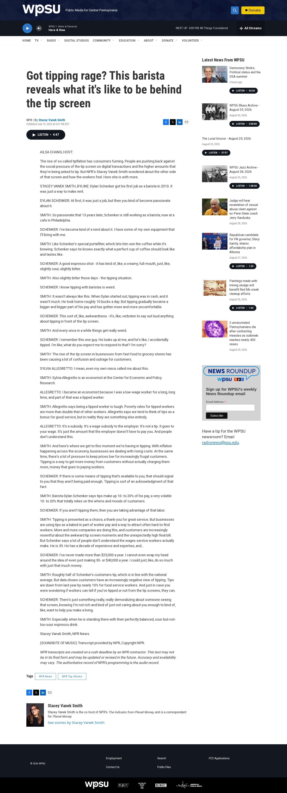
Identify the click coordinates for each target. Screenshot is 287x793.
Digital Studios (76, 40)
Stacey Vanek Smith (52, 120)
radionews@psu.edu (220, 442)
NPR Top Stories (72, 676)
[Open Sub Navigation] (41, 40)
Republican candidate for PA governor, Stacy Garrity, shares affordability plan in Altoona (244, 243)
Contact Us (112, 767)
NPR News (45, 676)
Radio (51, 40)
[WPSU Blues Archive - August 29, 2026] (214, 111)
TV (37, 40)
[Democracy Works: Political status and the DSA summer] (214, 74)
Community (102, 40)
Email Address (216, 402)
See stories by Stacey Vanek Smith (76, 722)
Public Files (164, 767)
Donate (255, 10)
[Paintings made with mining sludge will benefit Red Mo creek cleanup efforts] (214, 287)
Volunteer (190, 40)
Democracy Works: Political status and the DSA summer (245, 72)
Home (26, 40)
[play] (27, 28)
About (149, 40)
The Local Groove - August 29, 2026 (226, 138)
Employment (114, 758)
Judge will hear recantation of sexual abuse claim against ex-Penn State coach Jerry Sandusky (243, 209)
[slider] (45, 28)
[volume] (39, 28)
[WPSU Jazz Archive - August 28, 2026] (214, 173)
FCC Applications (219, 758)
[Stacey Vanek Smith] (35, 715)
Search (161, 758)
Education (127, 40)
